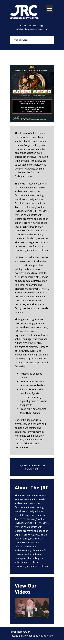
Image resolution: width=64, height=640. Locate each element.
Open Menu (49, 8)
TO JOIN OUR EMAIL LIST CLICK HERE (32, 467)
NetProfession (46, 635)
